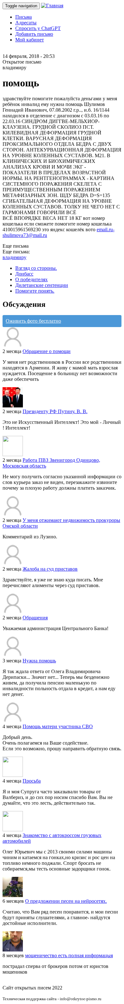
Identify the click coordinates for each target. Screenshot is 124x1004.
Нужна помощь (39, 660)
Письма (23, 17)
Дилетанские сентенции (41, 285)
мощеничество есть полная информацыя (69, 955)
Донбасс (24, 273)
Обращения (35, 617)
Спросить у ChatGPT (38, 28)
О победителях (31, 279)
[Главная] (52, 5)
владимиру (14, 257)
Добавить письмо (34, 34)
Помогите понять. (34, 291)
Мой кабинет (29, 39)
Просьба (32, 781)
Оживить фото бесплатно (33, 321)
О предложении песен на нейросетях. (66, 901)
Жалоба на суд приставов (50, 569)
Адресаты (26, 22)
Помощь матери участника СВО (58, 726)
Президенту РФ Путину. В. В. (55, 411)
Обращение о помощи (47, 351)
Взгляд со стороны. (36, 268)
